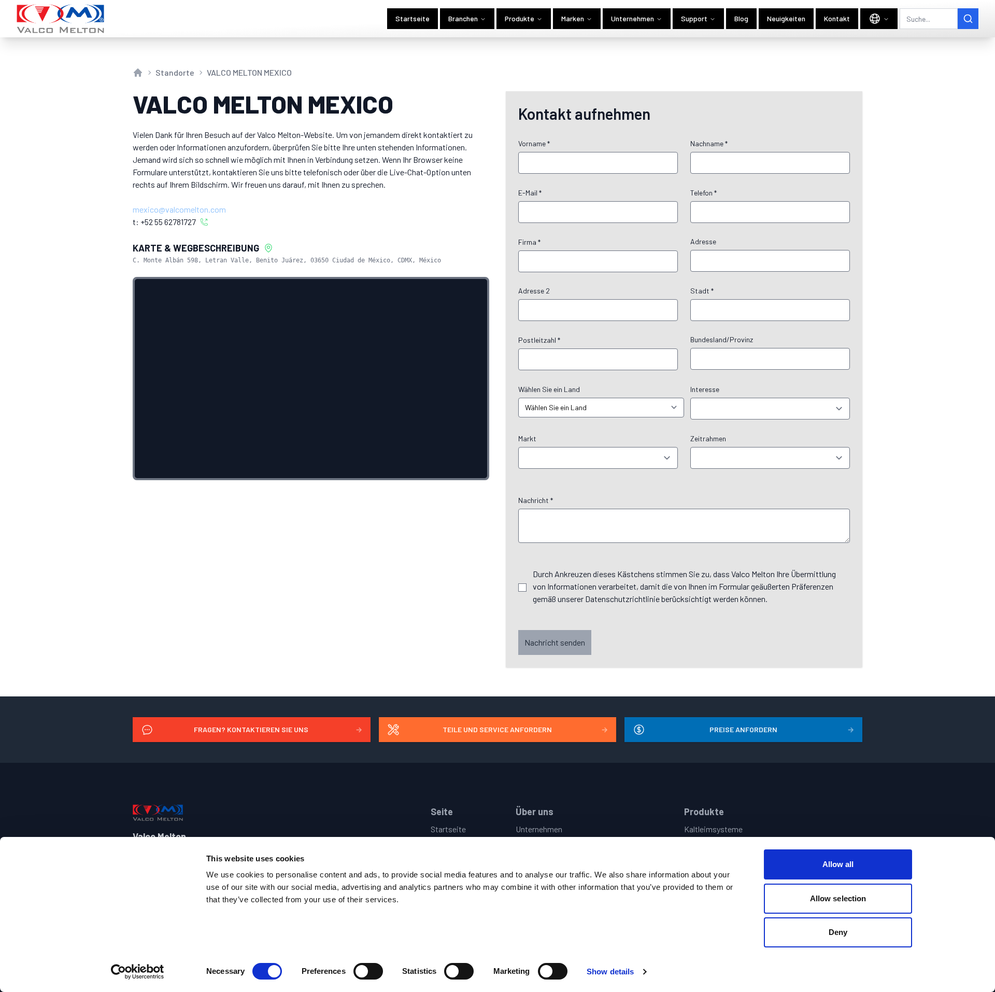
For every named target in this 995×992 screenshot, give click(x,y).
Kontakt (837, 18)
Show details (610, 971)
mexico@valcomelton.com (179, 209)
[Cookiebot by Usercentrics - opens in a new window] (137, 972)
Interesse (704, 389)
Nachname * (709, 143)
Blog (741, 18)
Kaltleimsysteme (713, 829)
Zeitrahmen (708, 438)
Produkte (519, 18)
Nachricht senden (554, 642)
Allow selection (838, 898)
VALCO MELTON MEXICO (249, 72)
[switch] (368, 971)
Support (694, 18)
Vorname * (534, 143)
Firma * (529, 241)
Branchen (463, 18)
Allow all (838, 864)
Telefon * (703, 192)
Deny (838, 932)
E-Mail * (530, 192)
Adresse (703, 241)
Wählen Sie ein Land (549, 389)
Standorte (174, 72)
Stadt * (702, 290)
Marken (572, 18)
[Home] (61, 18)
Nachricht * (535, 500)
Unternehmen (632, 18)
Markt (527, 438)
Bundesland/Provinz (721, 339)
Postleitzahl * (539, 340)
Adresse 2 (534, 290)
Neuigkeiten (786, 18)
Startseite (412, 18)
